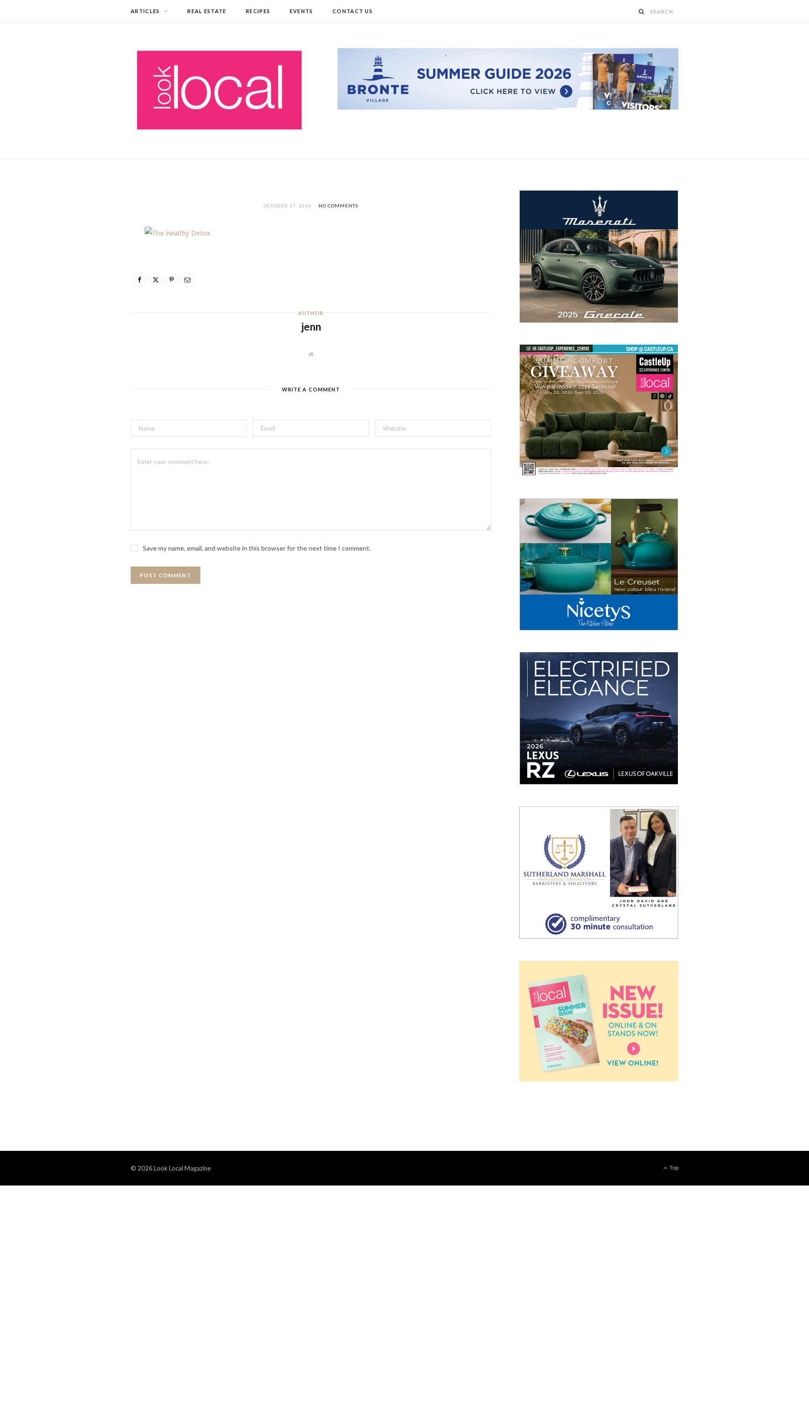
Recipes (258, 11)
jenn (311, 326)
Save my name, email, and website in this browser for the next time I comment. (257, 548)
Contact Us (352, 11)
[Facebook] (86, 264)
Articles (145, 11)
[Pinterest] (86, 312)
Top (673, 1167)
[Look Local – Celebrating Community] (219, 90)
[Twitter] (86, 288)
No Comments (338, 205)
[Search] (642, 11)
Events (301, 11)
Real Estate (207, 11)
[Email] (86, 336)
